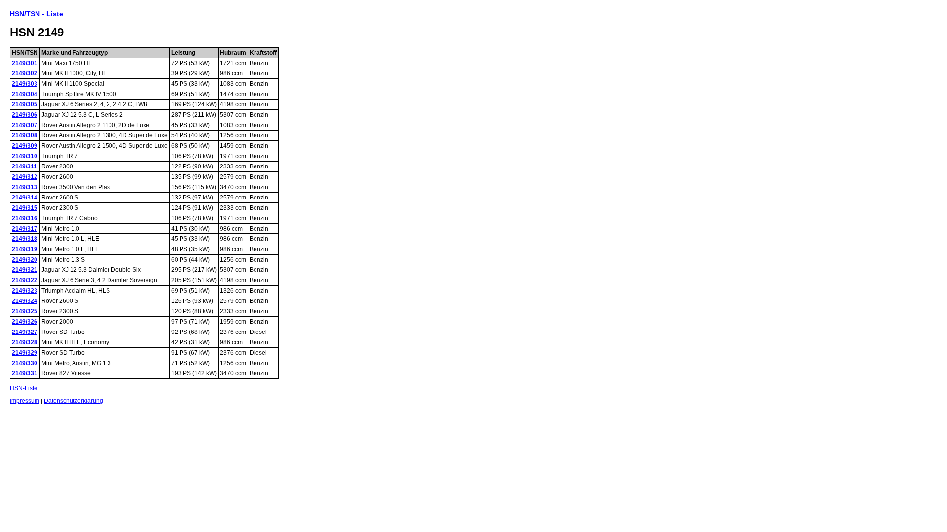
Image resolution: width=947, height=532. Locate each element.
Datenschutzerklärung (73, 401)
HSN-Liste (23, 388)
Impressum (24, 401)
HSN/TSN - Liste (36, 14)
